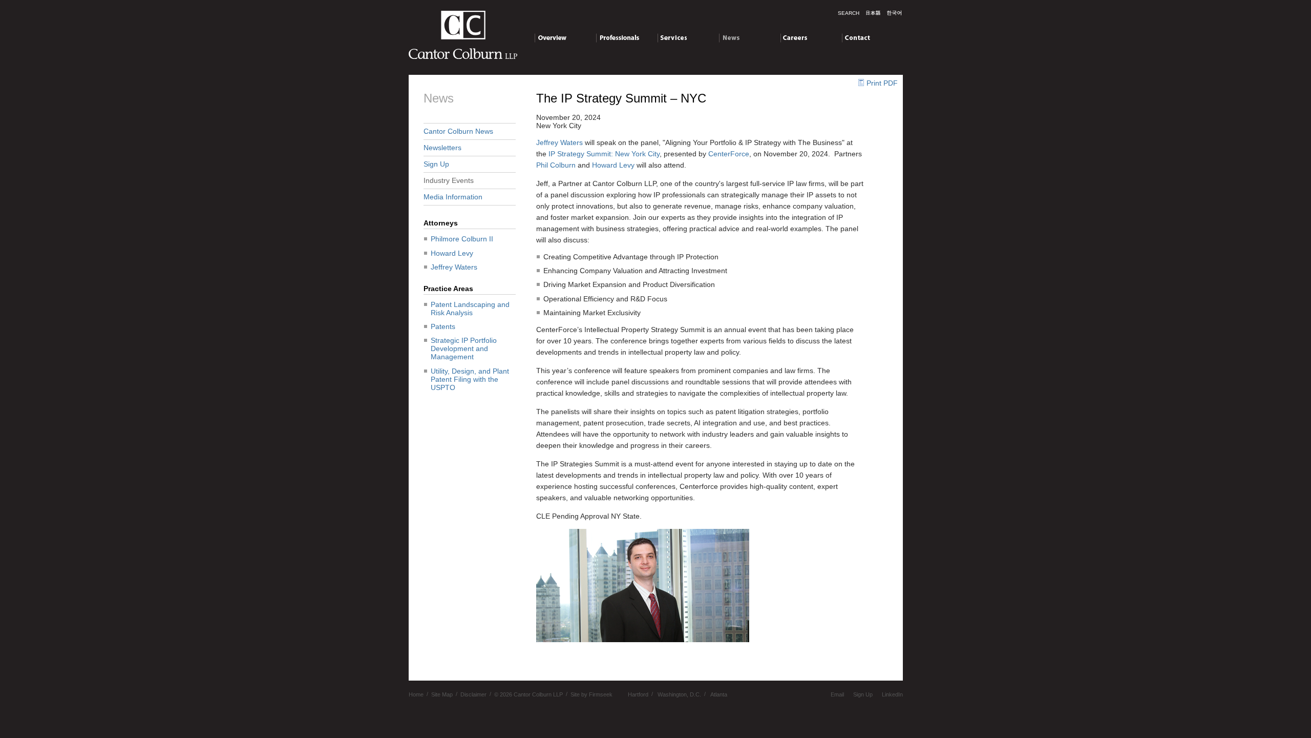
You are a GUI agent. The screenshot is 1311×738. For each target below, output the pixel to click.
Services (671, 37)
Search (848, 13)
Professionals (618, 37)
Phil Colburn (556, 165)
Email (837, 694)
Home (416, 694)
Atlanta (718, 694)
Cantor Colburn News (458, 131)
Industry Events (449, 180)
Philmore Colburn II (462, 239)
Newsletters (442, 148)
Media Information (453, 197)
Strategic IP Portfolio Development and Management (464, 348)
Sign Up (436, 164)
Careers (793, 37)
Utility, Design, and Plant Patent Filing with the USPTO (470, 379)
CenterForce (728, 154)
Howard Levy (452, 253)
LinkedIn (892, 694)
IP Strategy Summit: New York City (604, 154)
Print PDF (882, 83)
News (728, 37)
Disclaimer (473, 694)
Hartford (638, 694)
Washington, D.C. (679, 694)
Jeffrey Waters (454, 267)
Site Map (442, 694)
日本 (873, 12)
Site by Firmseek (591, 694)
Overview (550, 37)
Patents (443, 326)
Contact (854, 37)
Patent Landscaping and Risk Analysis (470, 308)
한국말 (894, 12)
